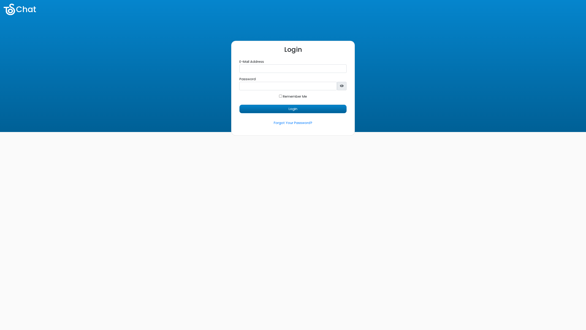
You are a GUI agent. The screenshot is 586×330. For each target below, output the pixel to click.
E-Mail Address (251, 61)
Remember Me (294, 96)
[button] (342, 86)
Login (293, 109)
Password (247, 79)
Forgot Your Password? (293, 123)
